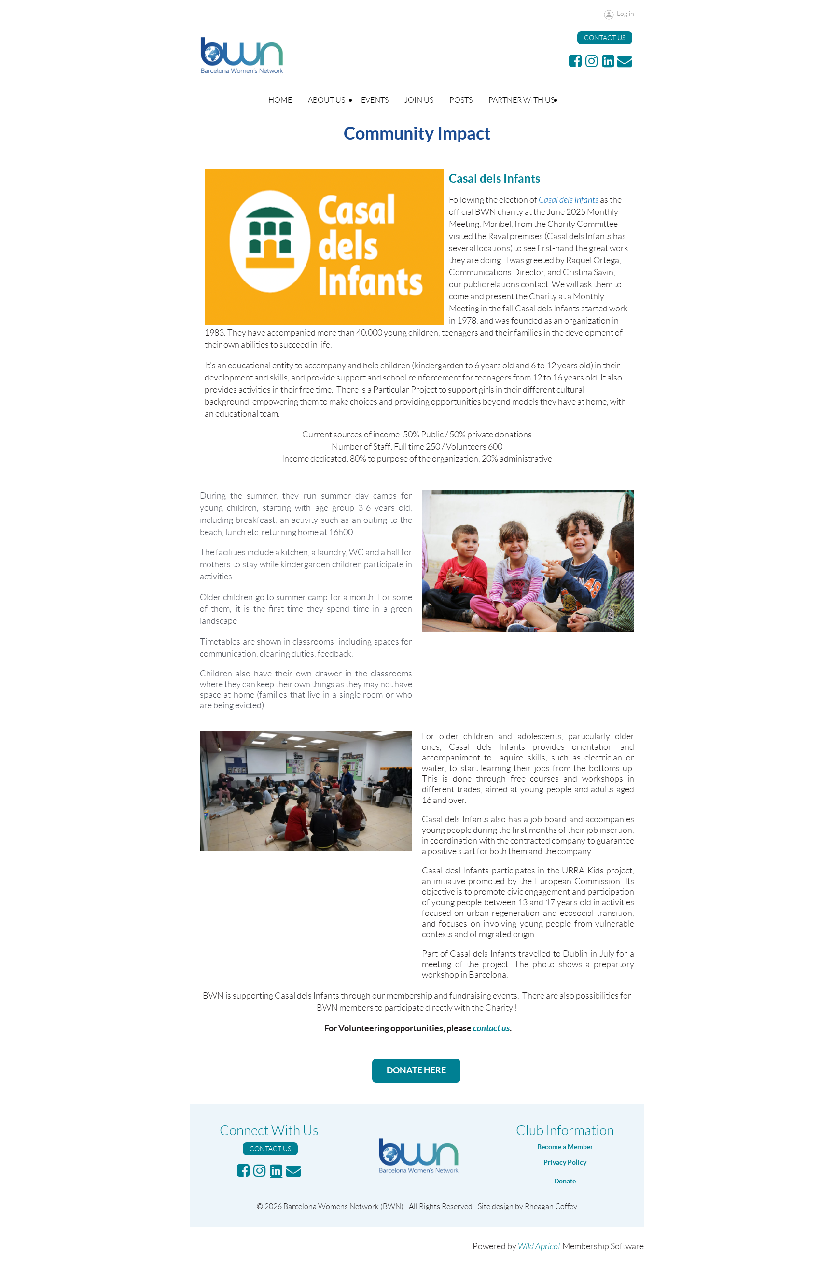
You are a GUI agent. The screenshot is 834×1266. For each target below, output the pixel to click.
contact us (491, 1028)
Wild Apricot (539, 1246)
